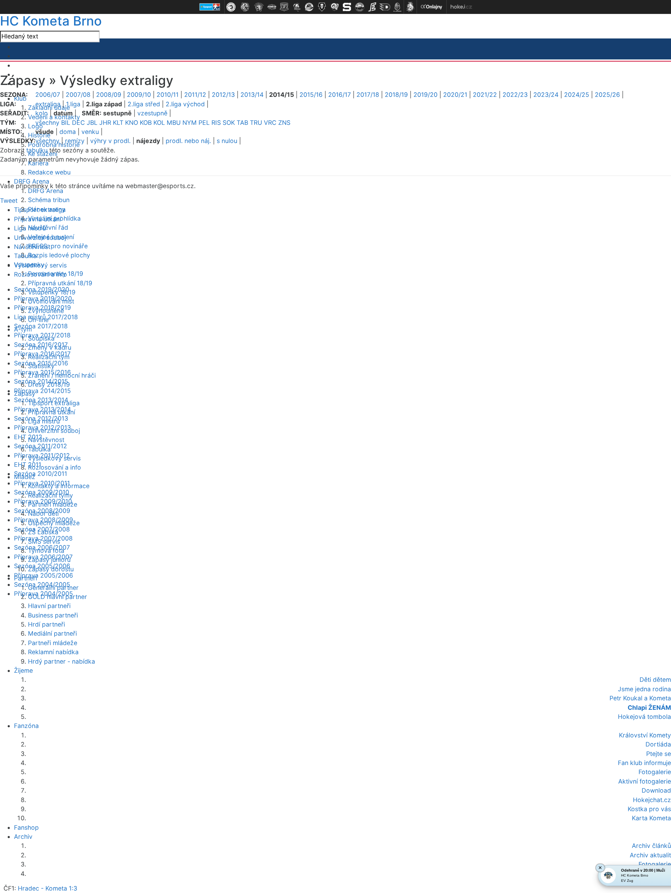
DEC (78, 122)
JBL (92, 122)
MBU (174, 122)
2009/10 (139, 94)
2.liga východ (185, 104)
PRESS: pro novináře (58, 246)
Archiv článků (651, 845)
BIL (65, 122)
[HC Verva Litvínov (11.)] (359, 7)
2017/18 (367, 94)
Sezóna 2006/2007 (42, 547)
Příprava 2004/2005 (43, 593)
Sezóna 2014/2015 (41, 381)
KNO (131, 122)
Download (656, 790)
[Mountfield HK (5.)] (284, 7)
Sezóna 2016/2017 (41, 344)
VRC (270, 122)
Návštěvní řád (48, 227)
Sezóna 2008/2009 (42, 510)
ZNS (284, 122)
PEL (204, 122)
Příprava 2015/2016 (42, 372)
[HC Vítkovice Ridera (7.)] (309, 7)
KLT (118, 122)
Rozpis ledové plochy (59, 255)
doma (67, 131)
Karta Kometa (651, 818)
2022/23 (515, 94)
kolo (41, 113)
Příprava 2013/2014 (42, 409)
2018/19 (396, 94)
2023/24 (545, 94)
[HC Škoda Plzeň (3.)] (259, 7)
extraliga (47, 104)
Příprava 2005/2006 (43, 575)
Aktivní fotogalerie (644, 781)
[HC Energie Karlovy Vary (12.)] (372, 7)
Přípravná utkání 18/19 (60, 283)
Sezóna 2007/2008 (42, 529)
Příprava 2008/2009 (43, 519)
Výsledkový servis (40, 265)
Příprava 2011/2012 (42, 455)
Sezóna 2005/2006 (42, 566)
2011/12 (195, 94)
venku (90, 131)
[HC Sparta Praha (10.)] (347, 7)
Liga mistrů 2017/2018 (46, 317)
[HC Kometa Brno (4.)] (271, 7)
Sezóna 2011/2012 (40, 446)
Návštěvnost (46, 439)
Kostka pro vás (649, 809)
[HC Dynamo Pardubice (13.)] (384, 7)
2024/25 (576, 94)
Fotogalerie (654, 864)
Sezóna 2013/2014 (41, 399)
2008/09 (108, 94)
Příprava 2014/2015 (42, 390)
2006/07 (47, 94)
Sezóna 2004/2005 (42, 584)
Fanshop (26, 827)
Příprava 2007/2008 (43, 538)
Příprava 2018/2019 (42, 307)
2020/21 (455, 94)
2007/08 (78, 94)
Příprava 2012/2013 (42, 427)
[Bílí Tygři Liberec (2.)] (245, 7)
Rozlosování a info (54, 467)
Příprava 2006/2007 (43, 556)
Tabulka (25, 255)
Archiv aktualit (650, 855)
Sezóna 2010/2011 (40, 473)
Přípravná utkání (37, 219)
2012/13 (223, 94)
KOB (146, 122)
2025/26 (607, 94)
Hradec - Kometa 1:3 (47, 888)
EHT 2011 (27, 464)
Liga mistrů (30, 228)
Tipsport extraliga (40, 209)
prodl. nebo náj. (188, 140)
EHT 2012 (28, 437)
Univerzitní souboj (40, 237)
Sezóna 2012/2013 (41, 418)
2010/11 (168, 94)
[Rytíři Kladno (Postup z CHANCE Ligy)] (397, 7)
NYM (189, 122)
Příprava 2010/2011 (42, 483)
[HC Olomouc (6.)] (296, 7)
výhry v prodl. (110, 140)
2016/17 (339, 94)
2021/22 (485, 94)
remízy (75, 140)
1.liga (73, 104)
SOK (229, 122)
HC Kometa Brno (51, 21)
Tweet (8, 200)
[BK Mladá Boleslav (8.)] (322, 7)
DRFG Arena (45, 190)
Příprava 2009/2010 (43, 501)
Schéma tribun (49, 199)
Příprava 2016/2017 (42, 353)
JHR (105, 122)
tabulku (37, 150)
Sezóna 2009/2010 (41, 492)
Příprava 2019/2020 (43, 298)
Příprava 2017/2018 (42, 335)
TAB (242, 122)
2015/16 (311, 94)
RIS (216, 122)
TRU (256, 122)
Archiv (23, 836)
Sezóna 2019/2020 (41, 289)
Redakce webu (49, 172)
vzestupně (152, 113)
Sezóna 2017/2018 (41, 326)
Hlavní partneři (49, 605)
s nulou (227, 140)
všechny (47, 122)
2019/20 (425, 94)
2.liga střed (144, 104)
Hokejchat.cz (652, 799)
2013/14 (252, 94)
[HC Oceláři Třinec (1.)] (231, 7)
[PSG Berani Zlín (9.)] (334, 7)
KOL (159, 122)
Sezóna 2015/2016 (41, 363)
